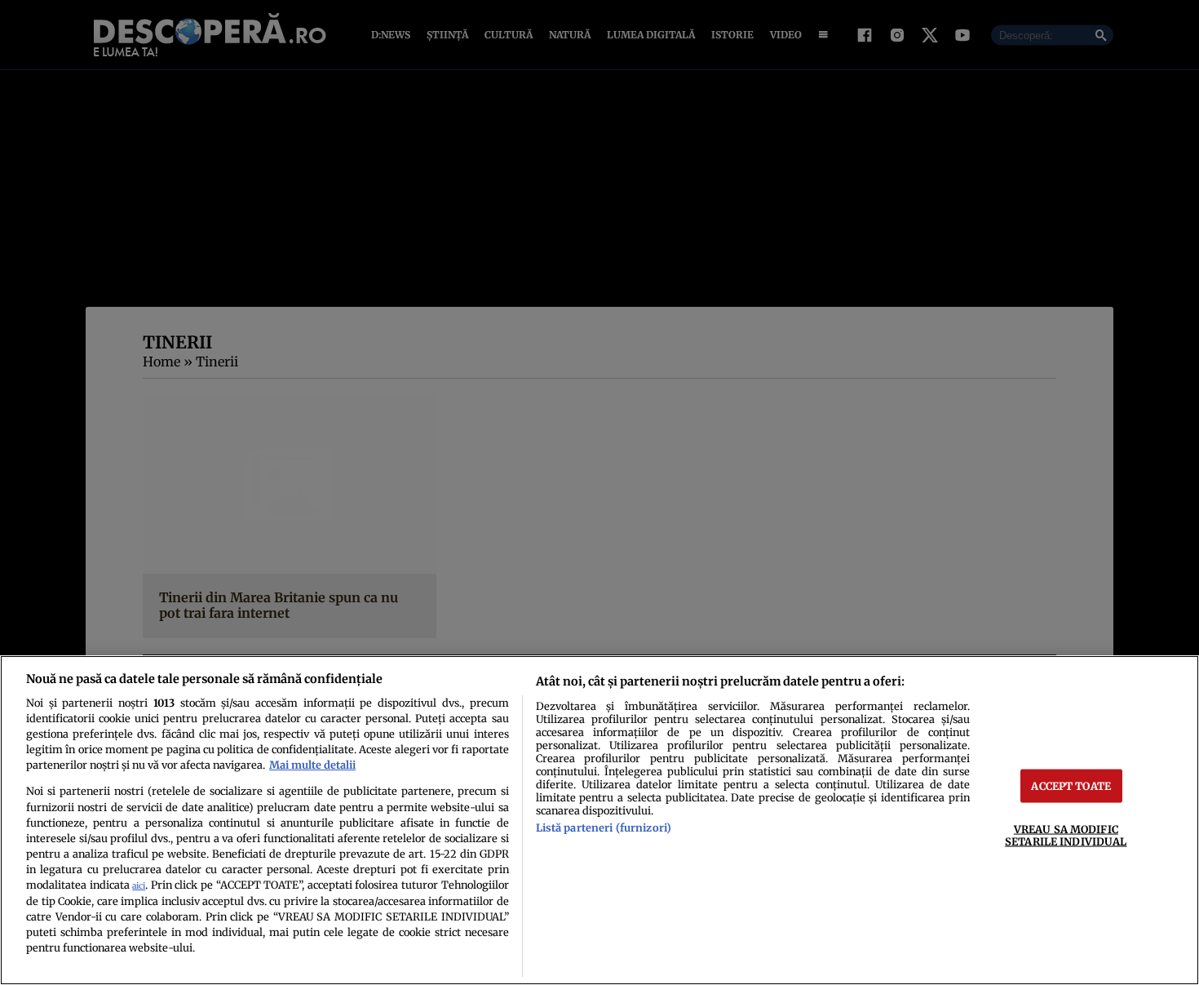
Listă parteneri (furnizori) (603, 827)
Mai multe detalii (312, 764)
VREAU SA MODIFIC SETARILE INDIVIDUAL (1065, 835)
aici (138, 886)
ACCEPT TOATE (1071, 785)
